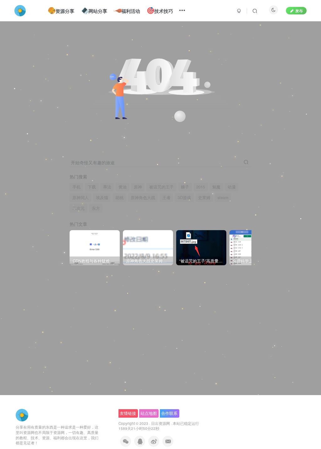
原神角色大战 (143, 197)
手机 (76, 187)
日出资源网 (160, 423)
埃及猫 (102, 197)
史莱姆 (204, 197)
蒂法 (107, 187)
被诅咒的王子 (161, 187)
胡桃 (119, 197)
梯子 (185, 187)
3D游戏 (184, 197)
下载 (92, 187)
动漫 (232, 187)
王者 (166, 197)
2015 (200, 187)
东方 (96, 208)
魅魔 (216, 187)
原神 (138, 187)
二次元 (78, 208)
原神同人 (80, 197)
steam (223, 197)
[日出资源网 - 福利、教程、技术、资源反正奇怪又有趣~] (22, 414)
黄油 (122, 187)
